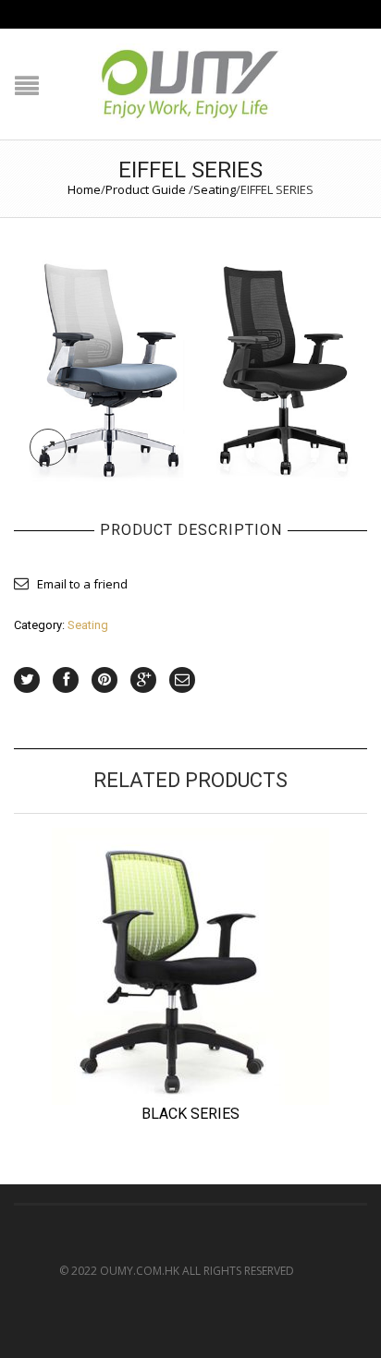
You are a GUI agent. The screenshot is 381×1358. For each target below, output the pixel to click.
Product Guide (145, 189)
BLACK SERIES (190, 1113)
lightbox (48, 447)
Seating (214, 189)
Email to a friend (82, 584)
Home (84, 189)
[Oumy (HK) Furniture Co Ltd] (190, 362)
